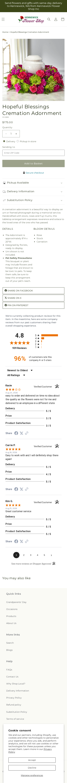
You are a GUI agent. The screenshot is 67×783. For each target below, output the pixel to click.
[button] (48, 19)
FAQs (9, 669)
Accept (32, 760)
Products (11, 616)
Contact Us (12, 676)
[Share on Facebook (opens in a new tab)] (16, 433)
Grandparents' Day (16, 602)
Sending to (13, 147)
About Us (11, 623)
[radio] (48, 335)
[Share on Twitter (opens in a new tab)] (21, 433)
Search (10, 642)
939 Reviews (23, 348)
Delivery (11, 141)
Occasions (11, 609)
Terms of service (15, 719)
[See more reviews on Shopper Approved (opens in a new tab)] (26, 433)
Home (5, 32)
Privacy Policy (14, 697)
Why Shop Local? (15, 683)
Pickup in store (28, 141)
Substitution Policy (16, 711)
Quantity (7, 127)
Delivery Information (17, 690)
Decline (32, 767)
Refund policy (13, 704)
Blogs (9, 650)
